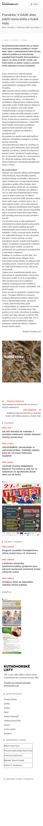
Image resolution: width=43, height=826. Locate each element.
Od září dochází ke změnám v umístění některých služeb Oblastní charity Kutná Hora (21, 434)
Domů (4, 27)
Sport (6, 712)
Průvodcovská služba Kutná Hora (18, 751)
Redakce (8, 734)
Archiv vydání (9, 729)
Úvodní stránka (10, 699)
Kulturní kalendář (11, 716)
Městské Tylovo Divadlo (14, 760)
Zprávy (25, 40)
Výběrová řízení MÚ (12, 721)
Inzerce (7, 725)
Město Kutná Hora (11, 746)
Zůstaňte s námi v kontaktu (20, 779)
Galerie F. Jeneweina (13, 765)
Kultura (7, 708)
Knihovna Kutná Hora (13, 756)
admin (6, 40)
